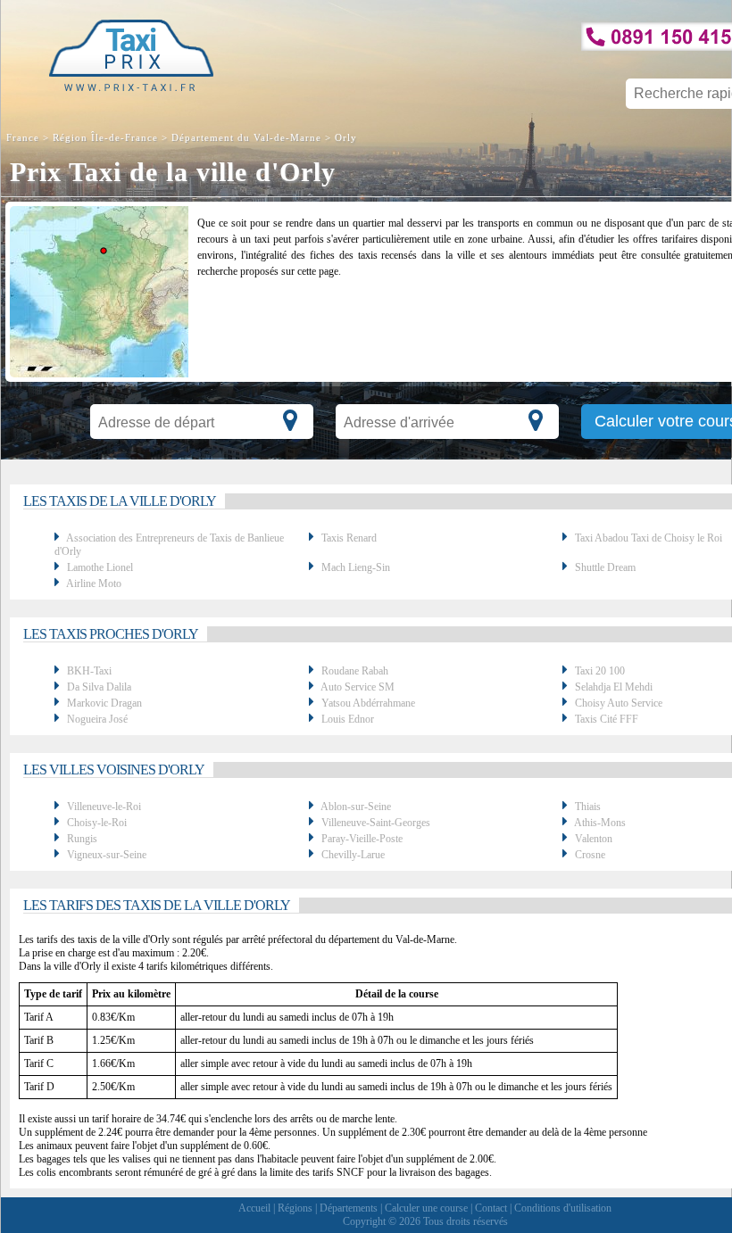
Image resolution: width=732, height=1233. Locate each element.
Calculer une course (426, 1208)
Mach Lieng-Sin (355, 567)
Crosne (590, 854)
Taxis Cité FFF (606, 719)
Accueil (254, 1208)
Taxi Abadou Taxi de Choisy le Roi (648, 538)
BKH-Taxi (89, 671)
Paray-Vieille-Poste (362, 838)
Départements (349, 1208)
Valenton (593, 838)
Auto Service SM (357, 687)
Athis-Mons (600, 822)
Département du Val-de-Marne (246, 137)
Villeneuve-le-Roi (104, 806)
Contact (491, 1208)
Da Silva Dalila (99, 687)
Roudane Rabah (354, 671)
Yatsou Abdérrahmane (368, 703)
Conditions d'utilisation (562, 1208)
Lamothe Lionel (100, 567)
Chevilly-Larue (353, 854)
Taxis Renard (349, 538)
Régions (295, 1208)
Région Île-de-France (105, 137)
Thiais (588, 806)
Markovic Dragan (104, 703)
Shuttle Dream (605, 567)
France (24, 137)
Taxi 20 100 (600, 671)
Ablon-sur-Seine (355, 806)
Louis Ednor (347, 719)
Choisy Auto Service (618, 703)
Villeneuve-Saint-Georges (375, 822)
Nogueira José (97, 719)
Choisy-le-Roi (97, 822)
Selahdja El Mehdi (614, 687)
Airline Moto (93, 583)
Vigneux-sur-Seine (106, 854)
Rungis (82, 838)
